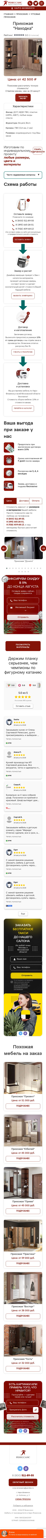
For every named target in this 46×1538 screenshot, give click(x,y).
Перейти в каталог (23, 408)
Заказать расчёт (23, 97)
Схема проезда (23, 1499)
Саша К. (17, 784)
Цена (9, 501)
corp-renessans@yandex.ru (23, 1488)
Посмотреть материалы (23, 646)
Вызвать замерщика (23, 296)
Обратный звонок (23, 1482)
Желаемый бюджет (25, 607)
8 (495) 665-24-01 (25, 225)
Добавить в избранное (23, 1506)
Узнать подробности (37, 151)
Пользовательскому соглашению (21, 627)
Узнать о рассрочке (23, 352)
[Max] (25, 1033)
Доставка (24, 501)
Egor (16, 882)
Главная (8, 14)
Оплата (35, 501)
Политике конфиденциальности (21, 625)
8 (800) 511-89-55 (24, 221)
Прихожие (22, 14)
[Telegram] (20, 1033)
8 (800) (23, 1475)
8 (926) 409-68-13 (25, 229)
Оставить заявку (23, 240)
